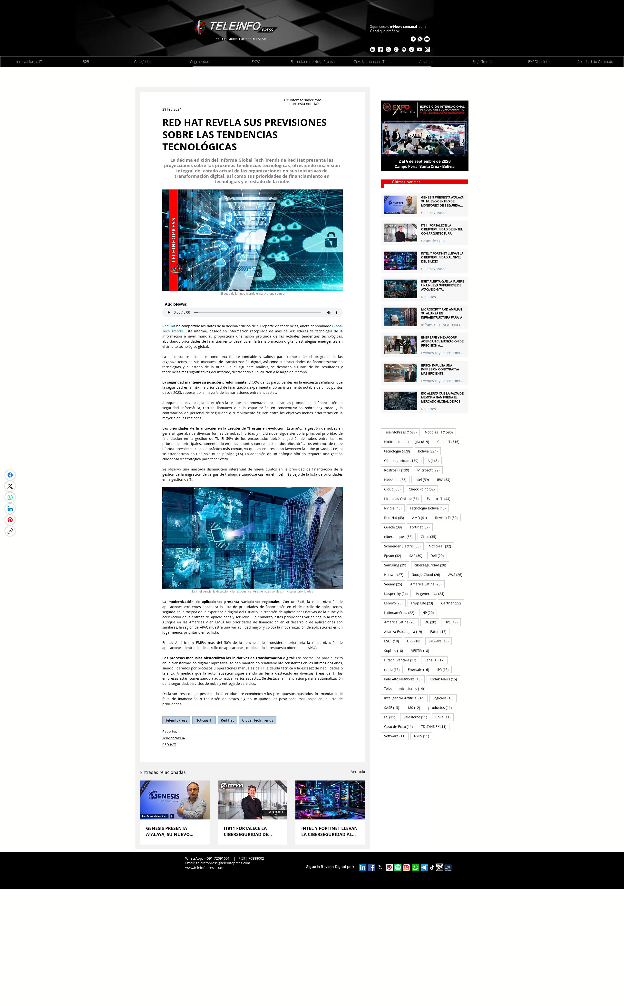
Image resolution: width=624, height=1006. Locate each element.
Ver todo (358, 771)
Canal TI (436, 660)
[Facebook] (10, 475)
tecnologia (398, 451)
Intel (423, 479)
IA (434, 460)
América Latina (401, 622)
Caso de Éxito (400, 726)
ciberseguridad (431, 565)
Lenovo (395, 603)
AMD (421, 517)
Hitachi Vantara (401, 660)
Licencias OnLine (403, 498)
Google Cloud (427, 574)
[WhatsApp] (10, 497)
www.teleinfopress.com (204, 867)
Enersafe (420, 669)
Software (396, 735)
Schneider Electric (404, 546)
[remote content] (252, 309)
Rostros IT (398, 470)
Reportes (169, 731)
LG (391, 717)
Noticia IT (441, 546)
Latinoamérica (400, 612)
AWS (456, 574)
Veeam (394, 584)
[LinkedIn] (10, 509)
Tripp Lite (423, 603)
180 (415, 707)
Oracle (394, 527)
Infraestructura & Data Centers (442, 325)
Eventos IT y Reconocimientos (442, 353)
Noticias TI (204, 720)
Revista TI (448, 517)
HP (429, 612)
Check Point (423, 489)
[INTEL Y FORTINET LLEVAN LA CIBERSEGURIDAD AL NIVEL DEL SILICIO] (330, 799)
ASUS (423, 735)
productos (441, 707)
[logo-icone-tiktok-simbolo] (432, 867)
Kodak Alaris (445, 679)
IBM (445, 479)
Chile (444, 717)
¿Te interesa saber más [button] (303, 99)
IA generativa (431, 593)
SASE (393, 707)
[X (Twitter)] (10, 486)
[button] (427, 39)
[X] (388, 49)
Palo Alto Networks (404, 679)
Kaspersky (397, 593)
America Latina (427, 584)
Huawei (395, 574)
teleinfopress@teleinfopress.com (223, 863)
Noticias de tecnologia (408, 441)
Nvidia (394, 508)
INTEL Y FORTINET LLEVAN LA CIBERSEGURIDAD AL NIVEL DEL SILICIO (329, 831)
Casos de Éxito (433, 241)
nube (393, 669)
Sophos (395, 650)
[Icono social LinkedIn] (362, 867)
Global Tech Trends (257, 720)
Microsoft (430, 470)
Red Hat (227, 720)
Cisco (430, 536)
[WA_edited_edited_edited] (415, 867)
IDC (431, 622)
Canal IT (449, 441)
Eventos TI (440, 498)
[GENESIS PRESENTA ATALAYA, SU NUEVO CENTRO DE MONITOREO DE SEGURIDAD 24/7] (175, 799)
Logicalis (445, 698)
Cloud (394, 489)
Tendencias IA (173, 738)
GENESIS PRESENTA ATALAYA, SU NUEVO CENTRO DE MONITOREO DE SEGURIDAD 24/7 (172, 831)
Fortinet (421, 527)
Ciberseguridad (434, 213)
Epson (394, 555)
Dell (438, 555)
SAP (417, 555)
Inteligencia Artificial (406, 698)
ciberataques (400, 536)
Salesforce (416, 717)
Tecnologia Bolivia (429, 508)
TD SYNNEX (435, 726)
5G (444, 669)
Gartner (452, 603)
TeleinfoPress (176, 720)
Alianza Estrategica (404, 631)
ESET (393, 641)
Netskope (397, 479)
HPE (452, 622)
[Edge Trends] (404, 49)
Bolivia (429, 451)
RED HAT (169, 744)
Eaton (439, 631)
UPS (415, 641)
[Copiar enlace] (10, 531)
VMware (440, 641)
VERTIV (421, 650)
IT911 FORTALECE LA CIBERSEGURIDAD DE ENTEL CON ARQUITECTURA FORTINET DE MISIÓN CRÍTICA (252, 831)
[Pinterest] (10, 520)
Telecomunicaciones (405, 688)
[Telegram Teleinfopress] (413, 39)
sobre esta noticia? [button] (303, 103)
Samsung (396, 565)
